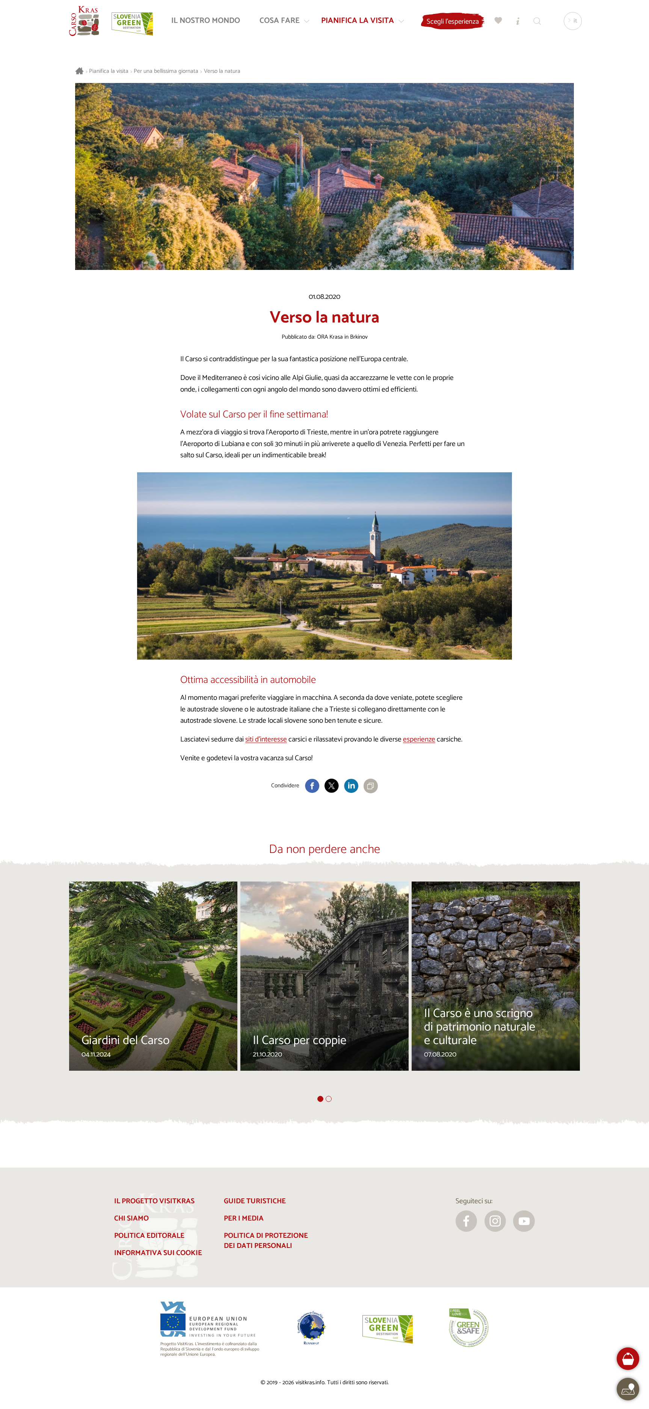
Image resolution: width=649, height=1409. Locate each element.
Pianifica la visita (108, 71)
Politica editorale (149, 1236)
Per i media (244, 1218)
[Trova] (537, 21)
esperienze (419, 739)
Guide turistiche (255, 1201)
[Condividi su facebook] (312, 786)
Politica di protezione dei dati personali (266, 1241)
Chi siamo (131, 1218)
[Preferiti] (498, 21)
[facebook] (466, 1221)
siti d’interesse (266, 739)
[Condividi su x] (331, 786)
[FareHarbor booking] (628, 1358)
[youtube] (524, 1221)
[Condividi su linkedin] (351, 786)
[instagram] (495, 1221)
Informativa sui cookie (158, 1253)
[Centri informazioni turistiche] (518, 21)
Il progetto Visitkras (154, 1201)
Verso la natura (222, 71)
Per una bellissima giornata (166, 71)
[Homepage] (84, 21)
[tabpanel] (153, 989)
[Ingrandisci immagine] (324, 566)
